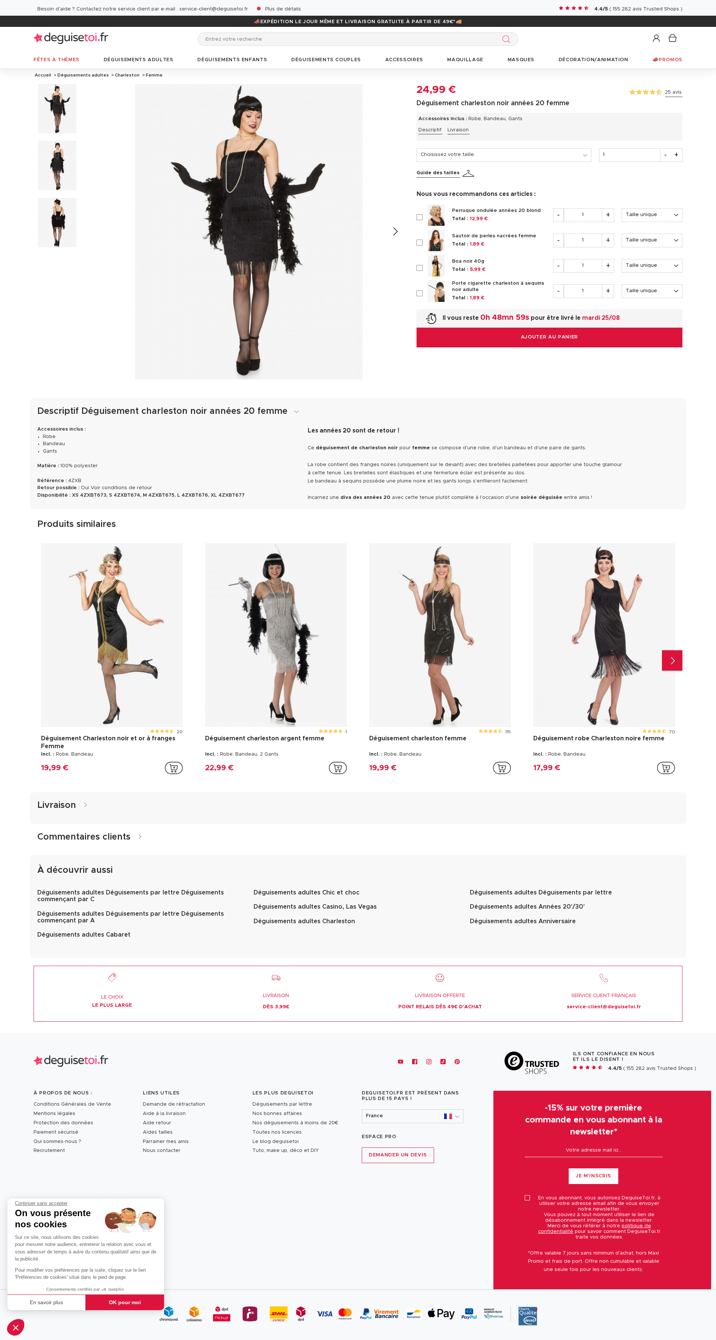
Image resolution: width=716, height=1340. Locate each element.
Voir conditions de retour (121, 487)
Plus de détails (283, 9)
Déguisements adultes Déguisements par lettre (541, 893)
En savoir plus (46, 1302)
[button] (16, 1327)
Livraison (458, 130)
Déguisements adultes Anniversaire (523, 921)
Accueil (43, 75)
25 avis (673, 92)
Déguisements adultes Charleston (304, 921)
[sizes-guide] (469, 173)
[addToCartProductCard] (174, 768)
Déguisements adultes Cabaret (84, 935)
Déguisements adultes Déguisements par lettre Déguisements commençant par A (130, 917)
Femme (154, 75)
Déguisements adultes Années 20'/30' (527, 907)
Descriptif (430, 130)
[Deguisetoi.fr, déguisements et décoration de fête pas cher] (71, 39)
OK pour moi (125, 1302)
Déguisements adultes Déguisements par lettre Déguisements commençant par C (130, 896)
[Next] (395, 231)
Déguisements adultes (83, 75)
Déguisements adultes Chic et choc (306, 893)
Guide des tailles (438, 173)
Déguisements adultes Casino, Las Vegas (315, 907)
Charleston (127, 75)
